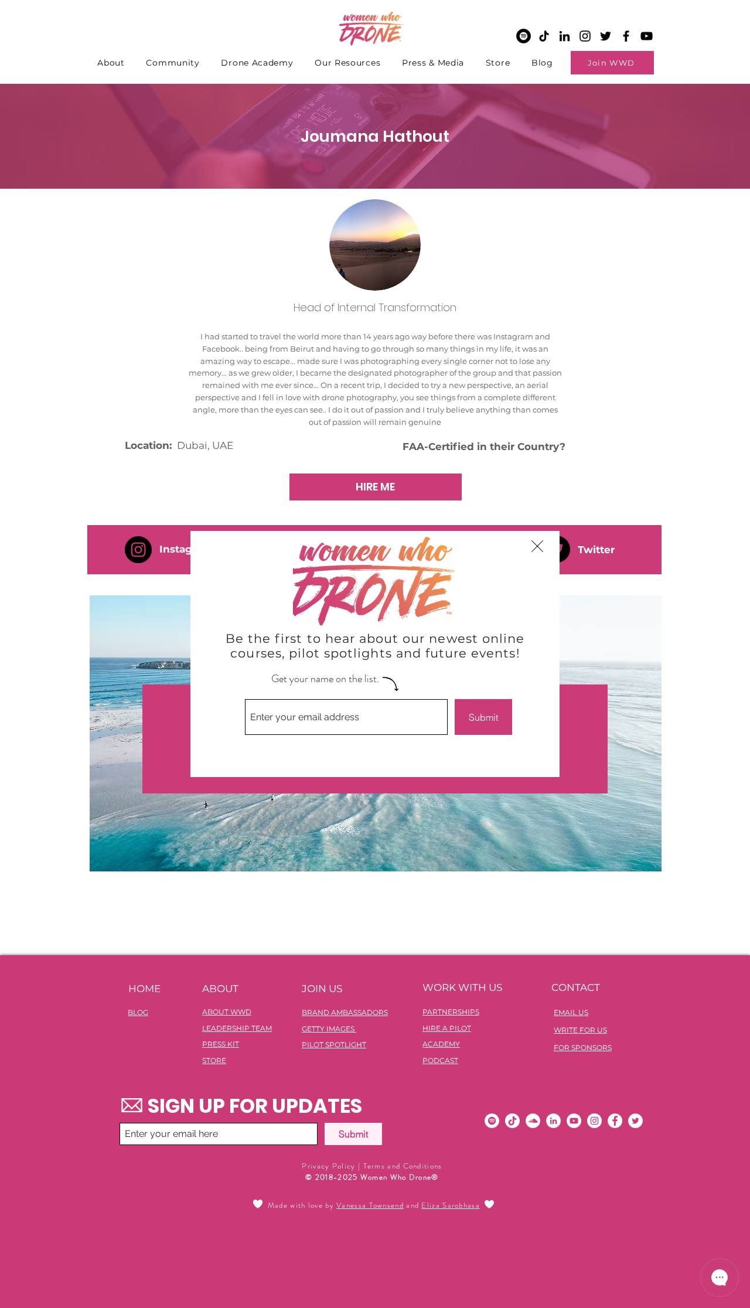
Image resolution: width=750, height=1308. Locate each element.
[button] (537, 546)
